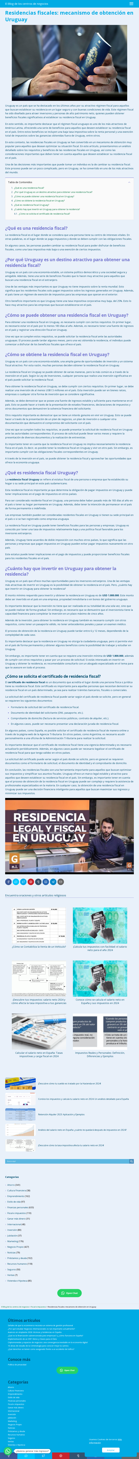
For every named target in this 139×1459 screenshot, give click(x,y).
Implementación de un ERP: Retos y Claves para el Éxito (32, 1339)
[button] (8, 1451)
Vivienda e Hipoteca (17, 1280)
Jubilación (12, 1235)
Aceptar (111, 1450)
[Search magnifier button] (131, 1161)
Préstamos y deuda (17, 1258)
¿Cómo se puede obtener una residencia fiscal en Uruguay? (44, 196)
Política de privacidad (17, 1364)
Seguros (11, 1269)
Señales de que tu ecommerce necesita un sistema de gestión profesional (40, 1325)
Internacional (14, 1224)
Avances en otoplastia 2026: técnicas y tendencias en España (34, 1332)
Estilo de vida (13, 1201)
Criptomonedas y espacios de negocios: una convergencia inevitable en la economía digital (48, 1342)
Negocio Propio (15, 1246)
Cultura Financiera (16, 1190)
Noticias (11, 1252)
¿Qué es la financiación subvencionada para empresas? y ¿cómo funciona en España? (45, 1335)
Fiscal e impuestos (16, 1213)
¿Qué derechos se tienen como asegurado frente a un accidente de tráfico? (41, 1349)
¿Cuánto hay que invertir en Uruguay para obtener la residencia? (47, 209)
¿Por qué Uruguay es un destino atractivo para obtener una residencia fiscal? (53, 192)
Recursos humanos (17, 1263)
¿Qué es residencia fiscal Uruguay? (31, 204)
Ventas (10, 1275)
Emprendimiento (15, 1196)
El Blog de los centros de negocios (26, 4)
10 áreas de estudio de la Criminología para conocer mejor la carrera (38, 1345)
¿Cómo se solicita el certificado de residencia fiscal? (44, 213)
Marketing (12, 1241)
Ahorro (11, 1184)
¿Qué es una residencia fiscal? (29, 187)
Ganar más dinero (16, 1218)
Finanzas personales (17, 1207)
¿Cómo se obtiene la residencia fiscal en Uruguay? (39, 200)
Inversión (12, 1229)
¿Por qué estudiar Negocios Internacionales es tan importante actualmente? (41, 1329)
